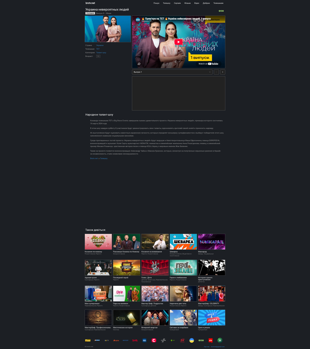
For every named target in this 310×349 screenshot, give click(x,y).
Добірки (206, 3)
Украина (99, 45)
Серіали (177, 3)
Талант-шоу (101, 52)
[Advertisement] (178, 93)
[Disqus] (155, 191)
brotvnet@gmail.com (218, 347)
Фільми (187, 3)
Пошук (156, 3)
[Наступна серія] (222, 72)
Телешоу (166, 3)
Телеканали (218, 3)
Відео (196, 3)
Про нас (206, 347)
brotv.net (90, 3)
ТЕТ (98, 49)
